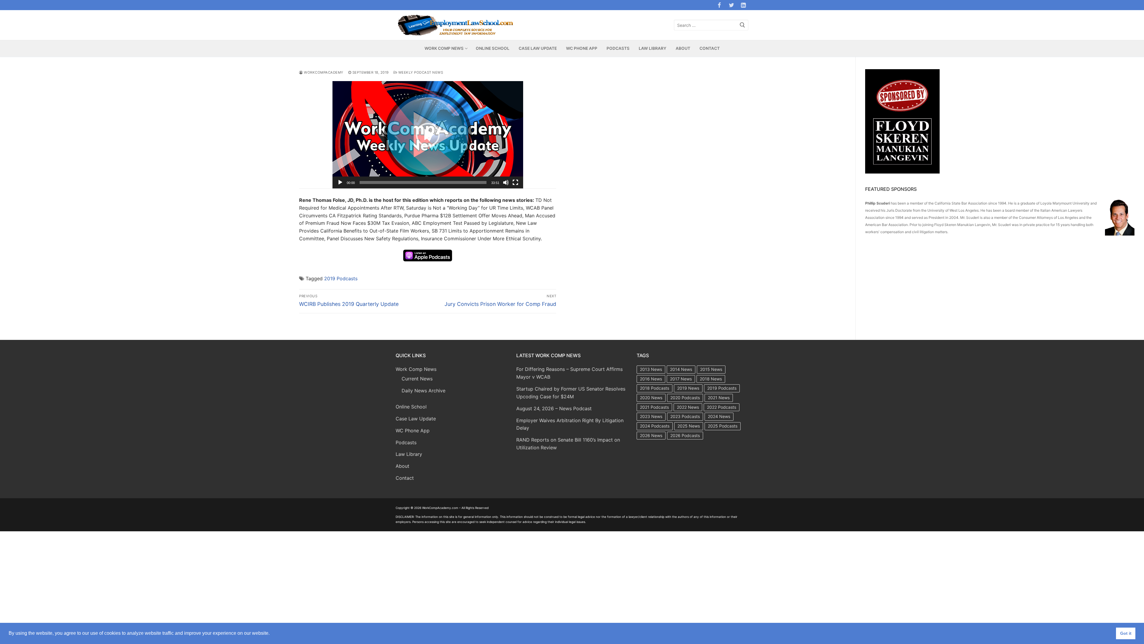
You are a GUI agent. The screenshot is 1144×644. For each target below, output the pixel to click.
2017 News (681, 378)
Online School (411, 407)
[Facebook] (719, 5)
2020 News (651, 397)
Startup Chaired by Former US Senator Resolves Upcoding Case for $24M (570, 393)
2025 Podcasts (722, 425)
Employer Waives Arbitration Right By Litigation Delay (570, 424)
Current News (417, 379)
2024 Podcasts (654, 425)
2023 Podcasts (685, 416)
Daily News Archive (423, 391)
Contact (405, 478)
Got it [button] (1125, 633)
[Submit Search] (742, 25)
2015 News (711, 369)
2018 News (711, 378)
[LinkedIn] (743, 5)
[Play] (340, 182)
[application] (427, 134)
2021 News (719, 397)
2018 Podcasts (654, 388)
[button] (428, 135)
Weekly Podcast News (420, 72)
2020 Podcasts (685, 397)
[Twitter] (731, 5)
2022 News (688, 407)
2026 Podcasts (685, 435)
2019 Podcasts (341, 278)
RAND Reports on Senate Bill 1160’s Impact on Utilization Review (568, 444)
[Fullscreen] (515, 182)
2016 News (651, 378)
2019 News (688, 388)
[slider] (423, 182)
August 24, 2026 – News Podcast (554, 408)
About (402, 466)
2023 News (651, 416)
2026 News (651, 435)
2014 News (681, 369)
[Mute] (506, 182)
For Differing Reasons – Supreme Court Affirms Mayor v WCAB (569, 373)
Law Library (409, 454)
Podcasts (406, 442)
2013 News (651, 369)
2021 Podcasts (654, 407)
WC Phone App (413, 431)
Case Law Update (416, 419)
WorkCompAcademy (323, 72)
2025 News (688, 425)
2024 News (719, 416)
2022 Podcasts (721, 407)
